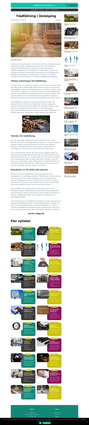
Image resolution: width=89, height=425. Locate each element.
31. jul (54, 306)
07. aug (54, 243)
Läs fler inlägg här (36, 213)
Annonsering (34, 10)
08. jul (54, 354)
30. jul (54, 322)
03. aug (54, 275)
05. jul (54, 386)
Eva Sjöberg (22, 20)
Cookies (47, 10)
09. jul (28, 354)
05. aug (28, 259)
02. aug (54, 291)
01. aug (28, 306)
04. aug (54, 259)
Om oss (41, 10)
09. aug (28, 243)
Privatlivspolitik (46, 422)
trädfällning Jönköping (48, 76)
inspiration (58, 20)
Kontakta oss (55, 10)
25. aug (28, 227)
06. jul (54, 370)
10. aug (54, 227)
